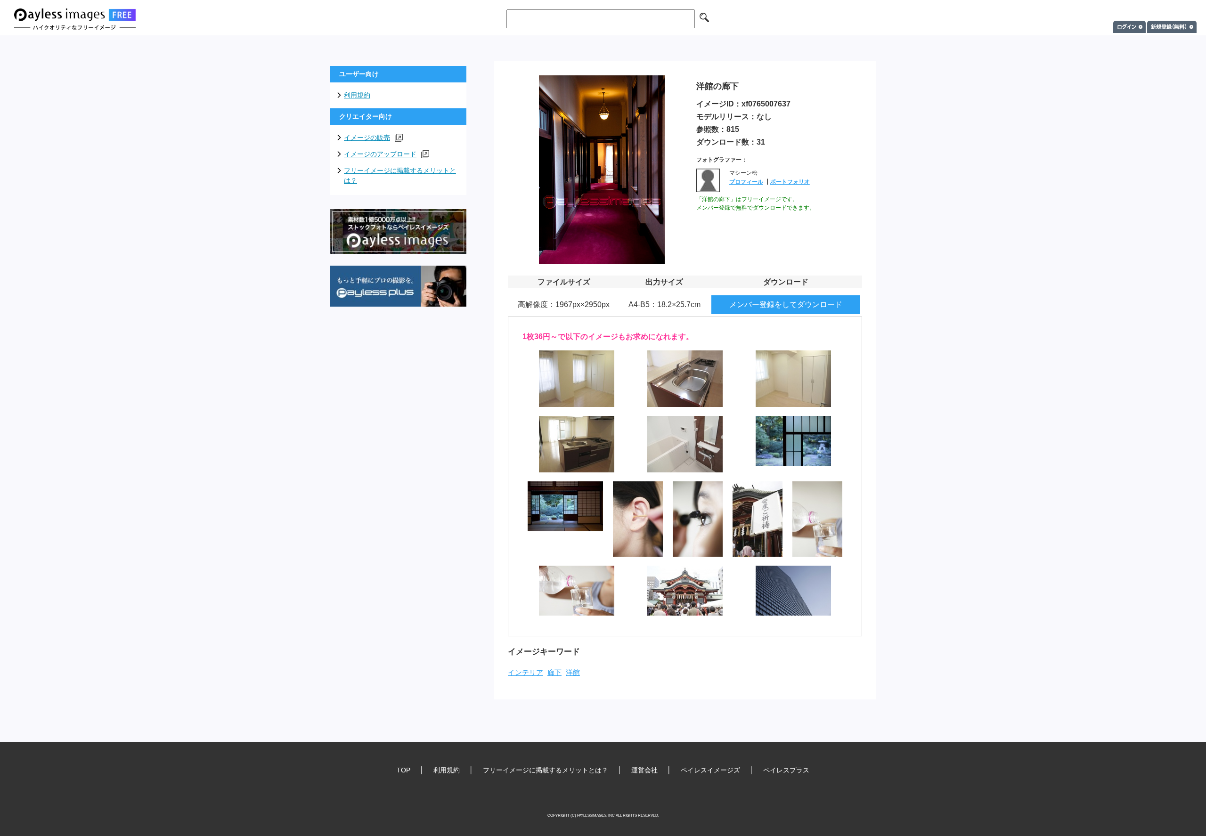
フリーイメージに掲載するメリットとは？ (400, 175)
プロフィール (746, 182)
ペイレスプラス (786, 770)
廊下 (554, 672)
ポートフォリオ (790, 182)
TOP (403, 770)
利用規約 (357, 95)
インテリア (525, 672)
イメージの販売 (367, 137)
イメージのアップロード (380, 154)
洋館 (573, 672)
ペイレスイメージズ (710, 770)
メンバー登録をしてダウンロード (785, 304)
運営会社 (644, 770)
